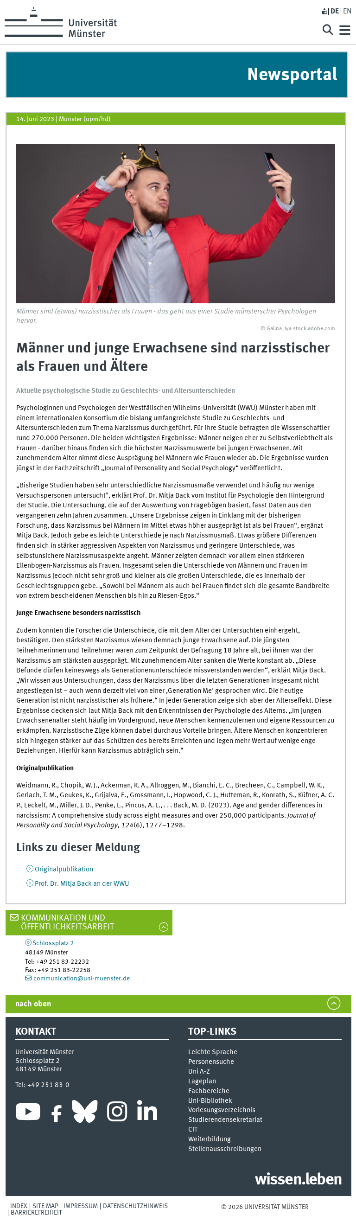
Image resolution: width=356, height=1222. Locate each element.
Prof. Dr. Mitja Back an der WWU (82, 884)
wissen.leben (298, 1180)
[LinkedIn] (147, 1114)
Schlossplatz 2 (53, 943)
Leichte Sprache (212, 1052)
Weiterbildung (209, 1139)
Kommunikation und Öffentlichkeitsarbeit (67, 922)
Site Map (45, 1206)
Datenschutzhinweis (135, 1206)
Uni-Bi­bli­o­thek (210, 1101)
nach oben (33, 1004)
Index (18, 1206)
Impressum (81, 1206)
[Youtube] (28, 1114)
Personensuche (211, 1062)
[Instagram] (117, 1114)
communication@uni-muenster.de (81, 978)
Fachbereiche (208, 1091)
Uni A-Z (199, 1071)
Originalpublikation (64, 869)
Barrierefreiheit (36, 1212)
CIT (192, 1129)
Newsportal (292, 75)
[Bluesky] (84, 1114)
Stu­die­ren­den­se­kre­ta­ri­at (225, 1120)
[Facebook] (56, 1114)
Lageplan (202, 1081)
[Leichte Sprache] (324, 11)
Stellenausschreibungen (224, 1149)
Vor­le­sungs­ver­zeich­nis (221, 1110)
